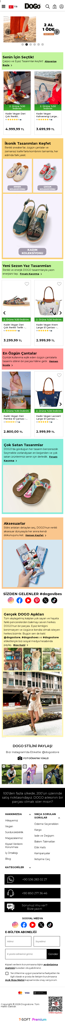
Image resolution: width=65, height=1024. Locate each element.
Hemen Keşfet (34, 535)
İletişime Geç (42, 859)
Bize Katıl (19, 645)
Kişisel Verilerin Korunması (14, 845)
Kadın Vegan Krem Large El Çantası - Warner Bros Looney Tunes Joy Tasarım (16, 326)
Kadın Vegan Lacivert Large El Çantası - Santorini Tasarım (16, 417)
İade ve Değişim (44, 835)
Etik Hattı (40, 847)
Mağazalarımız (14, 838)
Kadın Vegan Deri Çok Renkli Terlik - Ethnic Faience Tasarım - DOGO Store (46, 115)
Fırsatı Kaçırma (29, 273)
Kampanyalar (42, 853)
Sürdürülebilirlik (14, 832)
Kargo (38, 829)
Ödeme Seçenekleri (46, 824)
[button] (22, 44)
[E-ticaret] (32, 1019)
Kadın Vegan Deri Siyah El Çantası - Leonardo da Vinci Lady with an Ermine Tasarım (48, 417)
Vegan (9, 826)
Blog (8, 858)
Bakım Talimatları (44, 841)
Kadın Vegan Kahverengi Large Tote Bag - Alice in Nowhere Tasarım (16, 115)
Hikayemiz (11, 820)
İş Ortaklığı (11, 853)
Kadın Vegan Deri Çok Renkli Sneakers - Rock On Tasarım (48, 326)
